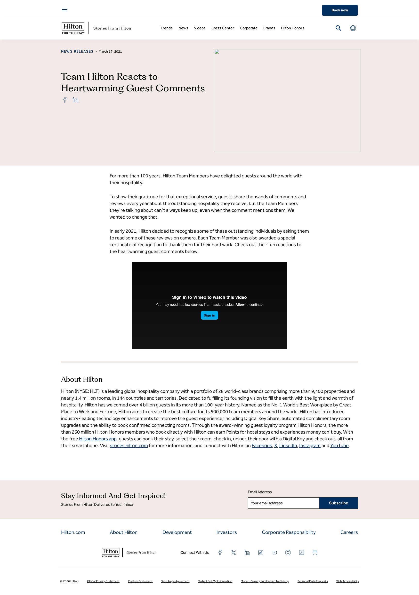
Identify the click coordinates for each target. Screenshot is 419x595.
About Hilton (123, 532)
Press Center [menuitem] (222, 28)
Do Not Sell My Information (215, 581)
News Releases (77, 51)
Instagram (310, 445)
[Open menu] (64, 9)
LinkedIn (288, 445)
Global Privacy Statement (103, 581)
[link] (65, 100)
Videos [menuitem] (200, 28)
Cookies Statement (140, 581)
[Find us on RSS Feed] (302, 552)
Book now (340, 10)
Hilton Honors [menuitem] (292, 28)
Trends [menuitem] (167, 28)
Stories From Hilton (112, 28)
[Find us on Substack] (315, 552)
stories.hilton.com (129, 445)
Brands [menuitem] (269, 28)
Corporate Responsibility (289, 532)
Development (177, 532)
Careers (349, 532)
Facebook (262, 445)
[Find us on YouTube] (274, 552)
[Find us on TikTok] (261, 552)
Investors (227, 532)
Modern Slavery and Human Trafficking (265, 581)
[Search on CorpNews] (338, 28)
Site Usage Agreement (175, 581)
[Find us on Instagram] (288, 552)
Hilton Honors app (98, 439)
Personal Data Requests (313, 581)
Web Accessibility (347, 581)
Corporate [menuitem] (249, 28)
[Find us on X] (234, 552)
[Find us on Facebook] (220, 552)
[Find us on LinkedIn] (247, 552)
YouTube (339, 445)
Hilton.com (73, 532)
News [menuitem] (183, 28)
